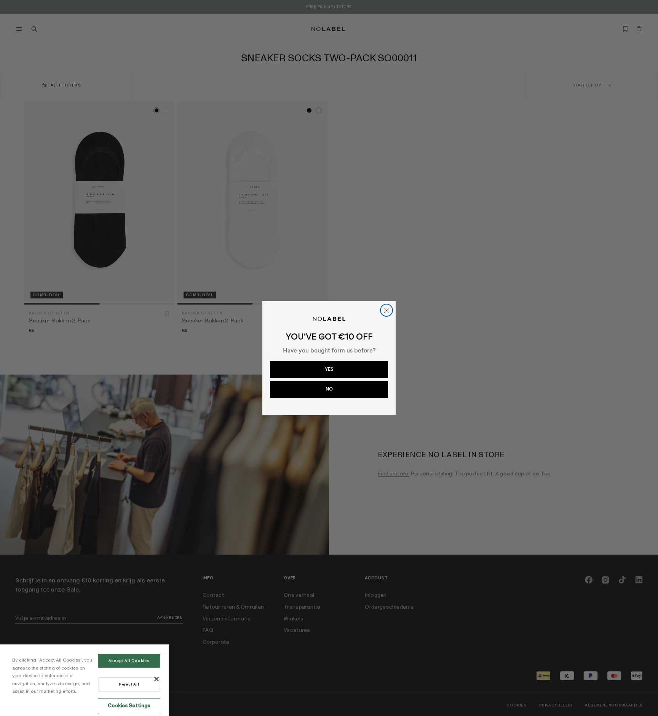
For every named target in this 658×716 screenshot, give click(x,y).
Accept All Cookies (129, 660)
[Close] (156, 679)
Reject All (129, 684)
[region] (84, 680)
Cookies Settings (129, 705)
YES (329, 369)
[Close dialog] (386, 310)
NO (329, 389)
